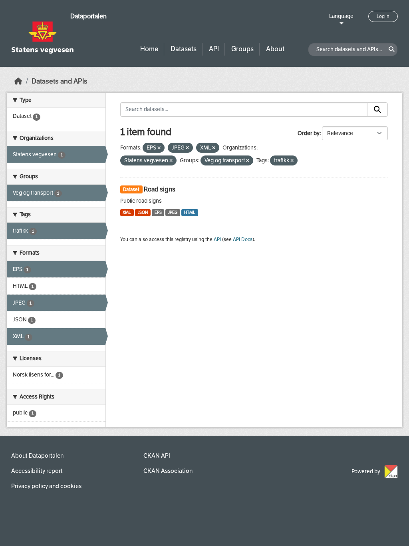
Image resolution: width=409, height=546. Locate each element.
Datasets (184, 49)
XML (127, 212)
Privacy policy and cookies (46, 486)
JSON (143, 212)
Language (341, 16)
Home (149, 49)
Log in (383, 16)
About (275, 49)
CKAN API (156, 455)
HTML (189, 212)
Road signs (159, 189)
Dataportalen (88, 16)
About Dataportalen (37, 455)
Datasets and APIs (59, 81)
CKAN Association (168, 470)
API (214, 49)
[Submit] (377, 109)
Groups (242, 49)
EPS (158, 212)
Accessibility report (37, 470)
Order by (309, 133)
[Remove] (159, 148)
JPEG (172, 212)
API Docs (242, 239)
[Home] (18, 81)
